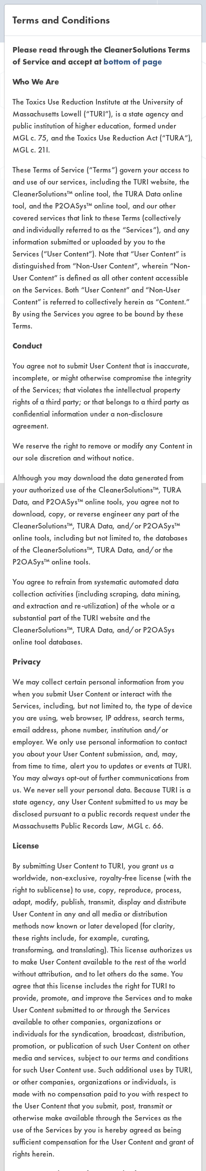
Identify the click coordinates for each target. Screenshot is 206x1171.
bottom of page (133, 61)
